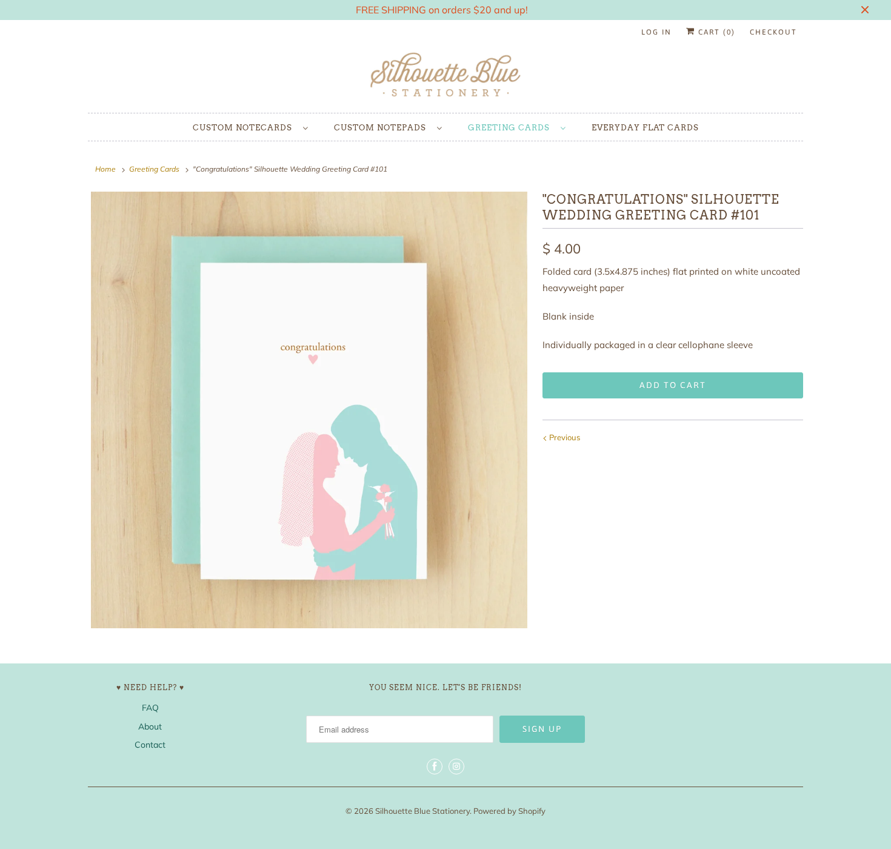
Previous (563, 437)
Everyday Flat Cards (645, 127)
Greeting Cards (511, 127)
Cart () (715, 32)
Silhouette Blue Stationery (422, 811)
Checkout (773, 32)
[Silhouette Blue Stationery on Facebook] (434, 766)
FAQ (150, 707)
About (150, 726)
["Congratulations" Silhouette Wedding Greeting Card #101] (309, 410)
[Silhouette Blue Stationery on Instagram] (456, 766)
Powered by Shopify (509, 811)
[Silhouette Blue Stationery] (445, 75)
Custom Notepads (382, 127)
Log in (656, 32)
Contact (150, 744)
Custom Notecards (245, 127)
